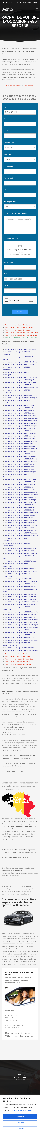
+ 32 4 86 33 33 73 (12, 3)
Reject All (20, 1129)
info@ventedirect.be (30, 3)
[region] (20, 1114)
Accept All (20, 1117)
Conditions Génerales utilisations (22, 1110)
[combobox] (6, 279)
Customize (20, 1123)
